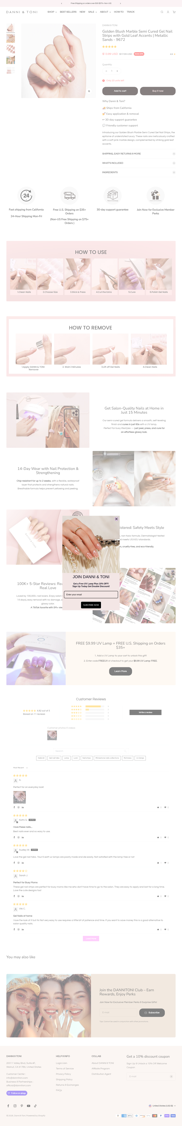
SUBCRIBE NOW (91, 605)
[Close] (116, 519)
